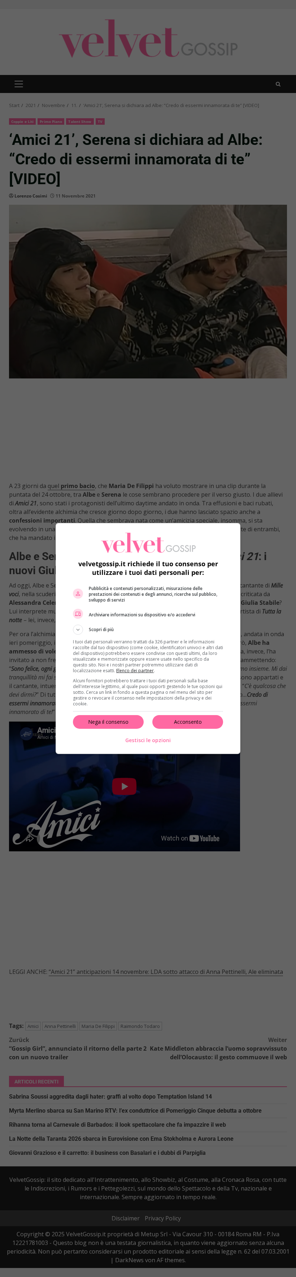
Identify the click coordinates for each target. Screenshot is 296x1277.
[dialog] (148, 638)
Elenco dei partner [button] (135, 671)
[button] (148, 630)
